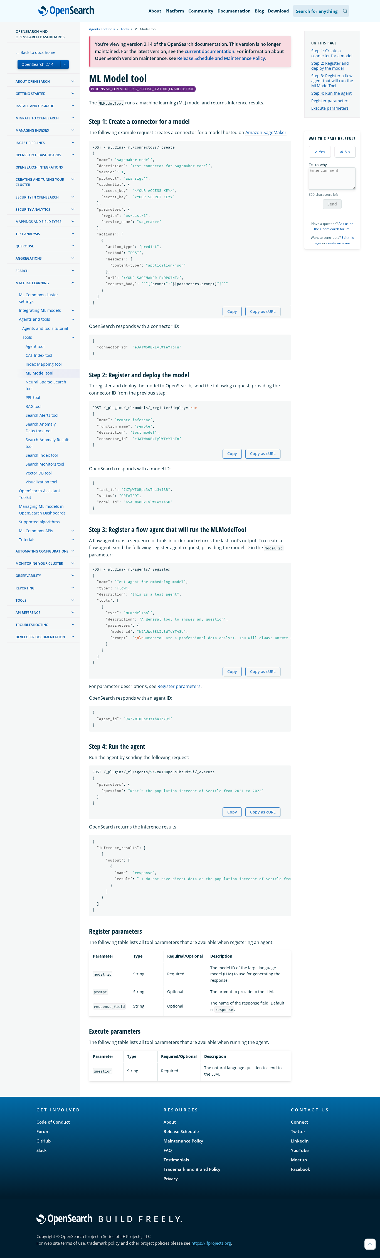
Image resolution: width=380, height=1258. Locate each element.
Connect (299, 1122)
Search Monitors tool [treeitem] (45, 464)
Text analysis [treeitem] (28, 234)
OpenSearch (67, 11)
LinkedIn (300, 1141)
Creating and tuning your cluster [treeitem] (40, 182)
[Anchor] (193, 120)
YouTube (300, 1150)
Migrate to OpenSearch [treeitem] (37, 118)
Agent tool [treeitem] (35, 346)
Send (332, 204)
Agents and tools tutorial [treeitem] (45, 328)
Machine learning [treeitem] (32, 283)
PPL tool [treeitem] (33, 397)
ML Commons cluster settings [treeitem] (38, 298)
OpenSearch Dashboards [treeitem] (38, 155)
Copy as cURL (263, 311)
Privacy (171, 1178)
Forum (43, 1131)
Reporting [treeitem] (25, 588)
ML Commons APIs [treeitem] (36, 530)
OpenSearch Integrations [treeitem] (39, 167)
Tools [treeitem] (27, 337)
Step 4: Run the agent (331, 93)
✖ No (345, 151)
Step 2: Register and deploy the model (330, 66)
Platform (175, 11)
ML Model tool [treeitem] (39, 373)
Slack (41, 1150)
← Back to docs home (35, 52)
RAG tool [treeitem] (33, 406)
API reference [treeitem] (28, 612)
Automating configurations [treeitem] (42, 551)
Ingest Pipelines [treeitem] (30, 142)
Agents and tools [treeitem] (34, 319)
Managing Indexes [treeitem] (32, 130)
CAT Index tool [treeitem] (39, 355)
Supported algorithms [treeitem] (39, 521)
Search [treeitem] (22, 270)
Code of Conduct (53, 1122)
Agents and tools (102, 29)
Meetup (299, 1159)
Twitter (298, 1131)
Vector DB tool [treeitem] (39, 473)
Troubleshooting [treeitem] (32, 624)
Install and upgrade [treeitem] (35, 106)
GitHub (43, 1141)
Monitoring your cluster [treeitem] (39, 563)
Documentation (234, 11)
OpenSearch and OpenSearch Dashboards (40, 34)
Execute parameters (330, 108)
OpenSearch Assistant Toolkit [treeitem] (39, 494)
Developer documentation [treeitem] (40, 637)
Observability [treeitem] (28, 575)
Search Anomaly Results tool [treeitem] (48, 443)
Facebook (300, 1169)
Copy (232, 311)
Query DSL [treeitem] (25, 246)
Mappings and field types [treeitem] (38, 221)
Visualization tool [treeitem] (41, 481)
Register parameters (179, 686)
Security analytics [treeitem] (33, 209)
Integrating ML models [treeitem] (40, 310)
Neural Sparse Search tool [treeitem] (46, 385)
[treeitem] (72, 81)
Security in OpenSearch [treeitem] (37, 197)
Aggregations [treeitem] (29, 258)
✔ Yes (319, 151)
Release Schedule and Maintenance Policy (221, 58)
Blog (259, 11)
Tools (124, 29)
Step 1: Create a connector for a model (331, 53)
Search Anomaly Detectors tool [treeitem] (41, 427)
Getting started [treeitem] (31, 93)
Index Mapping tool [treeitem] (44, 364)
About (155, 11)
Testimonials (176, 1159)
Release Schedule (181, 1131)
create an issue (338, 243)
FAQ (168, 1150)
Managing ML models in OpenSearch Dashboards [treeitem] (42, 510)
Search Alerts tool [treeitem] (42, 415)
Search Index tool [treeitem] (42, 455)
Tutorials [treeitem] (27, 539)
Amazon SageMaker (266, 132)
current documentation (209, 51)
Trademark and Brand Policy (192, 1169)
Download (278, 11)
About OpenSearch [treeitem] (33, 81)
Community (200, 11)
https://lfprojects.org (211, 1243)
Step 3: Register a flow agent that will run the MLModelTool (332, 80)
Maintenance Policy (183, 1141)
